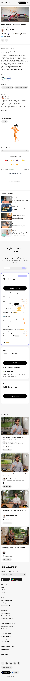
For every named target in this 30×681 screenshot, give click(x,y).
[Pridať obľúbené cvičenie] (10, 198)
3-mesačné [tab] (14, 268)
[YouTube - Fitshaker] (10, 663)
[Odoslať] (24, 574)
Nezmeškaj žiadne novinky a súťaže (10, 571)
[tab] (22, 268)
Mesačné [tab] (6, 268)
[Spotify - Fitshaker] (14, 663)
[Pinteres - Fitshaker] (18, 663)
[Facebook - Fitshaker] (2, 663)
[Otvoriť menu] (28, 3)
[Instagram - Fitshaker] (6, 663)
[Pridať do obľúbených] (6, 40)
